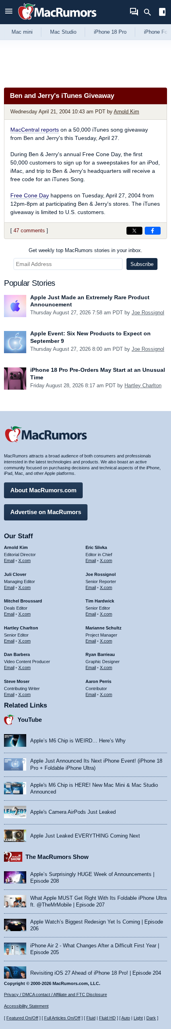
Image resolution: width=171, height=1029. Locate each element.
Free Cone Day (29, 195)
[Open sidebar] (162, 13)
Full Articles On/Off (62, 1018)
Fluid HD (107, 1018)
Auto (125, 1018)
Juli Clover (15, 574)
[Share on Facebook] (153, 231)
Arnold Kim (126, 112)
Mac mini (22, 32)
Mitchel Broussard (23, 601)
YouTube (29, 719)
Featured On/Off (22, 1018)
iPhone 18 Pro (110, 32)
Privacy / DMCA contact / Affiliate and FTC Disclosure (55, 994)
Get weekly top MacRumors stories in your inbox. (85, 250)
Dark (151, 1018)
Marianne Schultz (104, 627)
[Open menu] (9, 12)
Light (138, 1018)
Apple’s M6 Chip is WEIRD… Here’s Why (78, 741)
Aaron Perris (98, 681)
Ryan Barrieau (100, 654)
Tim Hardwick (100, 601)
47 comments (29, 230)
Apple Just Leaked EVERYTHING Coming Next (85, 836)
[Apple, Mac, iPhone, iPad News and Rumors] (57, 21)
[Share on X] (134, 231)
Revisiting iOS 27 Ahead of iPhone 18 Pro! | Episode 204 (95, 973)
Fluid (90, 1018)
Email (9, 560)
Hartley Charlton (142, 385)
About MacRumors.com (43, 490)
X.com (24, 560)
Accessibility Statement (26, 1006)
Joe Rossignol (148, 313)
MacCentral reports (34, 129)
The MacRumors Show (57, 856)
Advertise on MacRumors (45, 512)
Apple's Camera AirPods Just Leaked (73, 812)
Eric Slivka (96, 547)
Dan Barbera (17, 654)
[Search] (150, 12)
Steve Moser (16, 681)
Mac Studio (63, 32)
